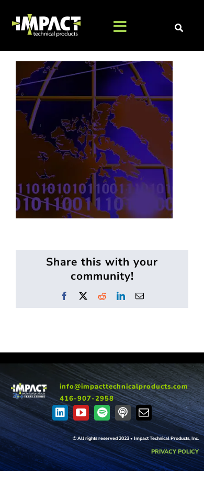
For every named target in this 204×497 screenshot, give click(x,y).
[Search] (179, 28)
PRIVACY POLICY (175, 452)
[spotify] (102, 413)
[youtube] (81, 413)
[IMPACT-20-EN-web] (29, 387)
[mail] (144, 413)
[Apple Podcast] (123, 413)
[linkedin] (60, 413)
